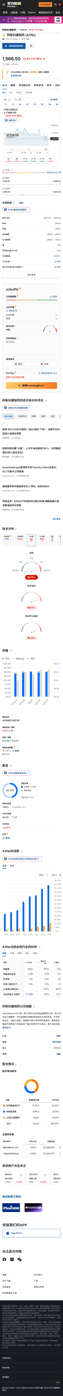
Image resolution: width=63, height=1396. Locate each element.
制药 (59, 1036)
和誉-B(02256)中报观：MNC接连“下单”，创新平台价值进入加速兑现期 (31, 431)
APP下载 (6, 1281)
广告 (36, 1281)
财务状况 (38, 85)
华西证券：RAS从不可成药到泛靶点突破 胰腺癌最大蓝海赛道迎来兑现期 (30, 503)
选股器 (14, 12)
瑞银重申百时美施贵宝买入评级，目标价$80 (25, 486)
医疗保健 (56, 1042)
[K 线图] (5, 99)
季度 (12, 865)
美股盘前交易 (46, 12)
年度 (4, 865)
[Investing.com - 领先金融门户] (14, 4)
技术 (49, 85)
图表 (13, 85)
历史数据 (28, 92)
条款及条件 (6, 1358)
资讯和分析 (24, 85)
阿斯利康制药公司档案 (17, 1006)
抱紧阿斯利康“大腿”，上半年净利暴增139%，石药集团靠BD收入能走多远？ (31, 450)
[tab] (7, 540)
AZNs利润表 (10, 851)
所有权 (19, 92)
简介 (11, 92)
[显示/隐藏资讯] (19, 99)
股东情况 (8, 1064)
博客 (4, 1275)
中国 (23, 12)
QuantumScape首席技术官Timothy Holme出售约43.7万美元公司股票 (29, 469)
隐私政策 (5, 1368)
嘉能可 (56, 1174)
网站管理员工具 (9, 1293)
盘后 (58, 12)
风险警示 (5, 1377)
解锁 (31, 994)
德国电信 (8, 1174)
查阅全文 (6, 1027)
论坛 (57, 85)
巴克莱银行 (33, 1174)
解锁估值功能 (52, 172)
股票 (5, 12)
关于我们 (38, 1275)
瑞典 (59, 1054)
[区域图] (9, 99)
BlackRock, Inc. (11, 1147)
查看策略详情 (16, 75)
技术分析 (8, 528)
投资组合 (6, 1287)
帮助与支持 (39, 1287)
